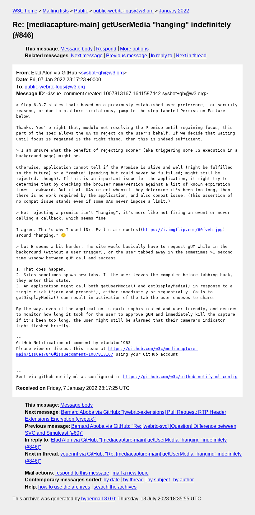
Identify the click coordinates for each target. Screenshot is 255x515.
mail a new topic (130, 472)
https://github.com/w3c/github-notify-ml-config (180, 376)
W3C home (24, 10)
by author (183, 479)
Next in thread (191, 55)
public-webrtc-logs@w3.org (123, 10)
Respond (106, 48)
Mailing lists (56, 10)
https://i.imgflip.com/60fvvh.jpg (183, 229)
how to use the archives (64, 486)
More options (134, 48)
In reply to (161, 55)
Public (81, 10)
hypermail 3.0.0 (98, 498)
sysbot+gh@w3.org (102, 72)
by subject (158, 479)
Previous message (126, 55)
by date (112, 479)
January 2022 (174, 10)
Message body (76, 48)
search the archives (115, 486)
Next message (87, 55)
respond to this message (82, 472)
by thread (133, 479)
